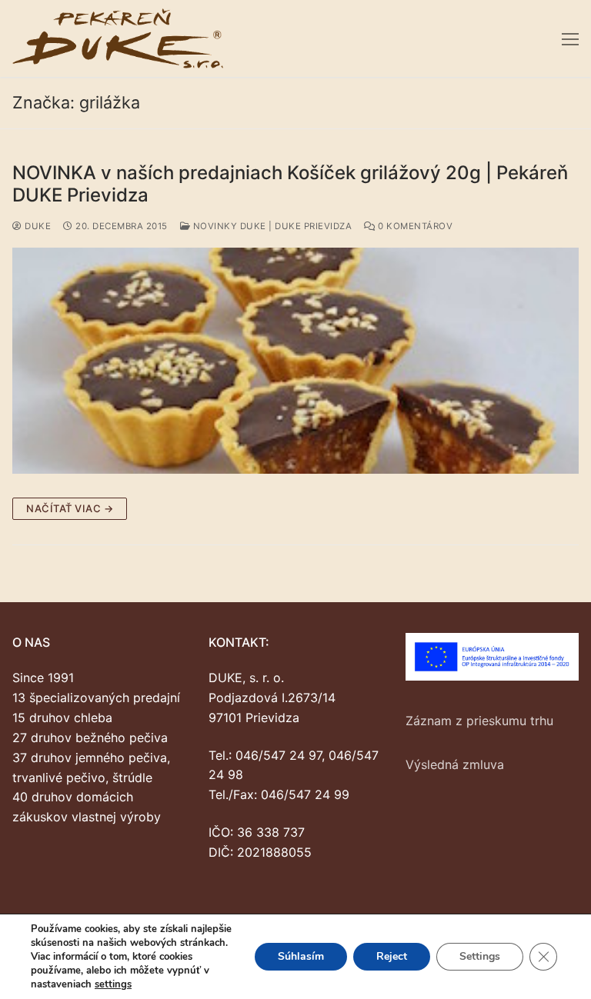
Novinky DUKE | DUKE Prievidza (271, 226)
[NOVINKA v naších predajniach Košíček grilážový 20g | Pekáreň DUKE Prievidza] (295, 361)
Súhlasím (301, 956)
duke (36, 226)
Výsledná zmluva (455, 764)
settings (113, 984)
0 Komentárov (414, 226)
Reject (391, 956)
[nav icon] (570, 38)
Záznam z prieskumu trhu (479, 720)
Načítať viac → (69, 508)
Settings (479, 956)
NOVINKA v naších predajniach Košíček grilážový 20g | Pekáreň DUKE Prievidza (290, 184)
